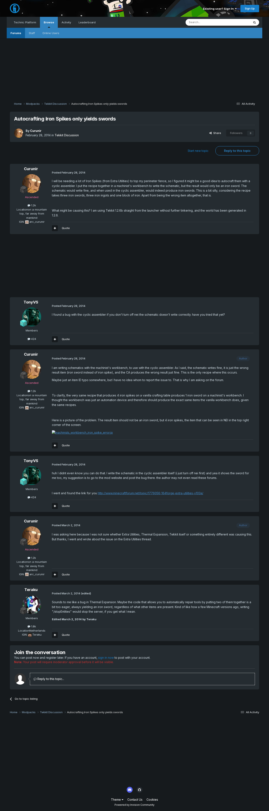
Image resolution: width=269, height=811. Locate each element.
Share (216, 133)
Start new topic (198, 150)
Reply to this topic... (50, 679)
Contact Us (134, 799)
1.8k (33, 626)
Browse (49, 22)
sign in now (106, 657)
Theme (116, 799)
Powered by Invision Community (134, 804)
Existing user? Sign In (219, 8)
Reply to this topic (237, 150)
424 (33, 339)
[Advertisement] (134, 67)
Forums (16, 33)
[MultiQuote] (55, 228)
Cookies (152, 799)
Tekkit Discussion (67, 135)
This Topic (237, 22)
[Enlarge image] (82, 432)
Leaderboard (87, 22)
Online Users (50, 33)
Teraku (31, 589)
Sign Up (250, 8)
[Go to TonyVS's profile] (31, 316)
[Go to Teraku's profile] (31, 604)
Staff (32, 33)
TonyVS (31, 302)
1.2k (33, 205)
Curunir (35, 131)
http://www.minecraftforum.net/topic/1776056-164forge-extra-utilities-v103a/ (150, 493)
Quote (66, 228)
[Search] (254, 22)
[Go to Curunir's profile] (18, 133)
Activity (66, 22)
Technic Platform (25, 22)
